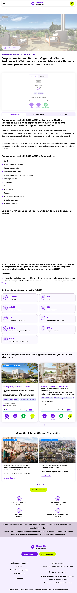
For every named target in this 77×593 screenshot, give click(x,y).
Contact (38, 108)
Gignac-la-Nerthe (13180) (37, 528)
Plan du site (13, 590)
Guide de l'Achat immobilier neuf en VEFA (58, 566)
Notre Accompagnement (19, 570)
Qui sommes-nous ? (19, 563)
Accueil (5, 524)
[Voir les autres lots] (35, 410)
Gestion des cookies (60, 590)
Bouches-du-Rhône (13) (64, 524)
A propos (19, 566)
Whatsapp (45, 107)
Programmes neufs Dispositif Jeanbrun (58, 583)
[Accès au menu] (4, 3)
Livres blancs (57, 563)
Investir (43, 76)
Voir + (32, 419)
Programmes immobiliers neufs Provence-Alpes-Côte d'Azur (31, 524)
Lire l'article (8, 478)
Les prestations (39, 114)
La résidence (14, 114)
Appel (31, 107)
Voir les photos (12, 48)
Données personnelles (43, 590)
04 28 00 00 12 (29, 554)
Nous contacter (47, 554)
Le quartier (63, 114)
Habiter (34, 76)
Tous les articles (38, 490)
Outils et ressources (57, 572)
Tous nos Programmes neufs (58, 579)
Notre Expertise (19, 573)
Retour (6, 9)
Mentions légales (26, 590)
